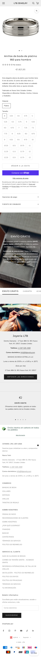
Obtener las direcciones (20, 377)
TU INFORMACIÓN (9, 588)
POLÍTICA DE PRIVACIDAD (12, 580)
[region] (20, 406)
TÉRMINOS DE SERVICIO (11, 541)
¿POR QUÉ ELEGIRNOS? (11, 525)
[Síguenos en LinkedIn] (33, 631)
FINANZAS (6, 529)
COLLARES (6, 491)
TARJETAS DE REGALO (10, 503)
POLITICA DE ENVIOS (10, 576)
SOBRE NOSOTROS (9, 522)
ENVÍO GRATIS (10, 291)
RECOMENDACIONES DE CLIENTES (15, 518)
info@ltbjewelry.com (27, 352)
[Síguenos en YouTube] (21, 631)
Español (26, 637)
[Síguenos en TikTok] (27, 631)
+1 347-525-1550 (24, 348)
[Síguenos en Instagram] (9, 631)
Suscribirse (12, 615)
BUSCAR (5, 533)
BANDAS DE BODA (9, 487)
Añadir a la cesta (20, 166)
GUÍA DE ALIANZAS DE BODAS (14, 556)
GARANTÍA (27, 291)
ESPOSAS (6, 495)
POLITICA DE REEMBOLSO (12, 544)
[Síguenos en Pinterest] (15, 631)
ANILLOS (5, 499)
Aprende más (30, 247)
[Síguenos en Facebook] (3, 631)
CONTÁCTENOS (8, 537)
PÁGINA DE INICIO (9, 514)
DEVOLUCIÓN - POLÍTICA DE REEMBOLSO (18, 573)
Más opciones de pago (20, 178)
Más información (20, 435)
